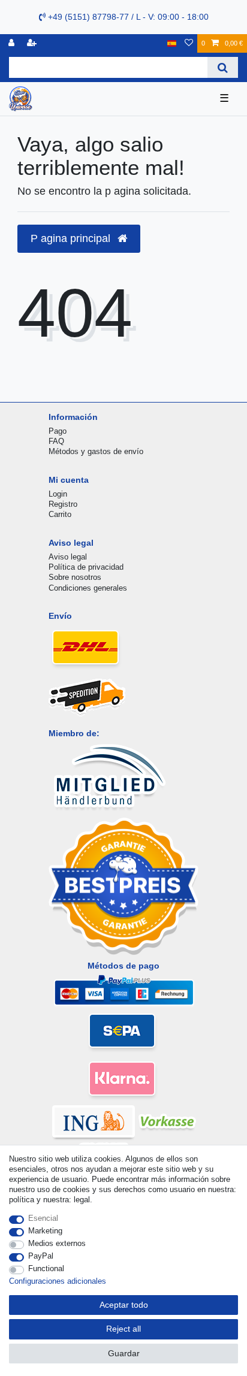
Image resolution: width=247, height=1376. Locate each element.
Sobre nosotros (75, 577)
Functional (46, 1268)
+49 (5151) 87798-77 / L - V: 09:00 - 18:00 (127, 17)
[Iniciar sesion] (12, 43)
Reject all (123, 1328)
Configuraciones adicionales (57, 1281)
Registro (63, 504)
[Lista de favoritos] (188, 43)
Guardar (124, 1353)
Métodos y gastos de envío (96, 451)
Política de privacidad (86, 567)
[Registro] (33, 43)
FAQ (56, 441)
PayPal (40, 1255)
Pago (58, 431)
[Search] (222, 67)
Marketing (45, 1230)
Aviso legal (68, 556)
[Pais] (171, 43)
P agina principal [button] (72, 238)
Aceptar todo (124, 1305)
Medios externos (57, 1243)
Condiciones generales (88, 587)
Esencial (43, 1218)
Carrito (60, 514)
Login (58, 493)
